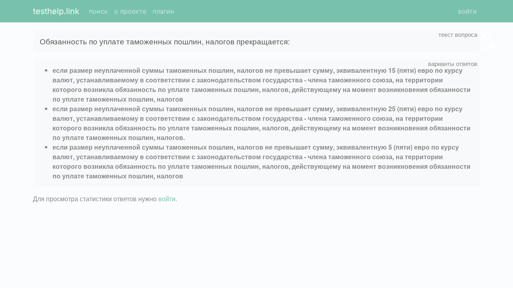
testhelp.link (56, 11)
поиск (98, 11)
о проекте (130, 11)
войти (467, 11)
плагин (163, 11)
